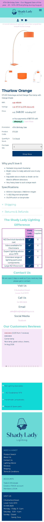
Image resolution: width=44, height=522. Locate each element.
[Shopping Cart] (22, 20)
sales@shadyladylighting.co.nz (22, 311)
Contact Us (8, 460)
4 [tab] (13, 366)
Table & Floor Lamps (30, 24)
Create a (7, 486)
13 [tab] (33, 366)
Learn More (28, 121)
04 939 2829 (22, 302)
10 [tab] (26, 366)
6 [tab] (17, 366)
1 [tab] (6, 366)
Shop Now (27, 154)
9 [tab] (24, 366)
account (19, 486)
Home (6, 24)
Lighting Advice (10, 463)
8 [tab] (22, 366)
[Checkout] (26, 20)
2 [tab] (8, 366)
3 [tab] (10, 366)
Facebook (22, 320)
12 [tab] (31, 366)
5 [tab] (15, 366)
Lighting (20, 24)
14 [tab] (35, 366)
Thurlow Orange (24, 26)
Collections (12, 24)
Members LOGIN (10, 489)
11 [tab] (28, 366)
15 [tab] (37, 366)
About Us (7, 457)
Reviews (7, 466)
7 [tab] (19, 366)
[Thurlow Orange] (22, 68)
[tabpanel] (22, 339)
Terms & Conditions (11, 472)
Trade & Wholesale (11, 483)
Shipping (7, 469)
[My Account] (18, 20)
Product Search (10, 454)
